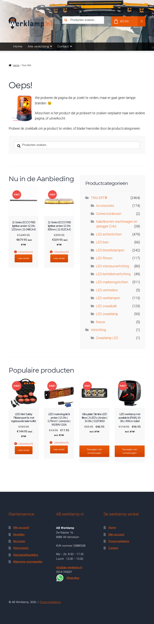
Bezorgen (19, 541)
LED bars (102, 242)
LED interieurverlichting (112, 266)
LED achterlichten (109, 234)
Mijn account (21, 527)
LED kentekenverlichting (113, 274)
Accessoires (105, 206)
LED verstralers (107, 290)
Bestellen (19, 534)
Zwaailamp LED (107, 338)
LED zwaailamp (107, 314)
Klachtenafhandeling (25, 555)
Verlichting (98, 330)
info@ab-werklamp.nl (69, 567)
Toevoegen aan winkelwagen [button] (94, 451)
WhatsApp (72, 578)
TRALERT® (99, 198)
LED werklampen (108, 298)
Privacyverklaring (118, 541)
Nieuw (100, 322)
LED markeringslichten (112, 282)
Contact (63, 46)
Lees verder (23, 258)
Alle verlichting (38, 46)
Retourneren (21, 548)
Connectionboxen (108, 214)
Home (17, 46)
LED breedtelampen (110, 250)
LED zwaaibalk (106, 306)
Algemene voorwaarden (27, 561)
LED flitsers (104, 258)
